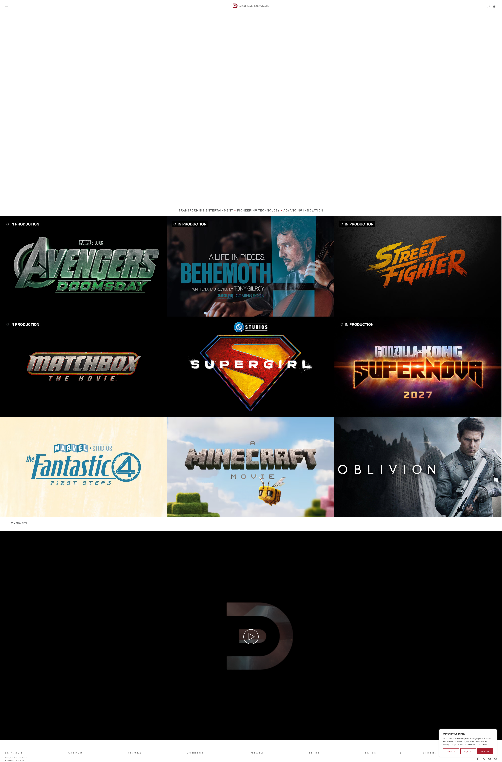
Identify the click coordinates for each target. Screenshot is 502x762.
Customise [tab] (451, 751)
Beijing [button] (314, 753)
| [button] (45, 753)
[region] (468, 743)
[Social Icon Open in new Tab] (469, 758)
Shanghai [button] (371, 753)
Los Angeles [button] (14, 753)
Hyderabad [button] (256, 753)
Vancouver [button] (75, 753)
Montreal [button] (135, 753)
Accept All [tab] (485, 751)
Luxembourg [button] (195, 753)
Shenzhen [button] (430, 753)
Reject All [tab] (468, 751)
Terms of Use (19, 760)
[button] (7, 6)
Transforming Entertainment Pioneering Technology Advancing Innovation (251, 210)
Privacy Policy (9, 760)
